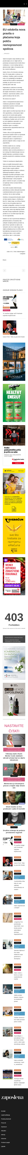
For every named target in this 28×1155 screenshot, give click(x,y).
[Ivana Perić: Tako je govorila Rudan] (9, 327)
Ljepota (3, 1146)
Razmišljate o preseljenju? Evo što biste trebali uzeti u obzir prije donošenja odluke (19, 1040)
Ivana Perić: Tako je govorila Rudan (14, 337)
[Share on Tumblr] (15, 260)
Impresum (4, 1127)
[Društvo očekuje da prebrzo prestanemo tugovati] (14, 818)
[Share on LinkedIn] (13, 260)
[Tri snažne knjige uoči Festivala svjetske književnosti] (9, 301)
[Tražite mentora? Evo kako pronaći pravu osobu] (8, 1011)
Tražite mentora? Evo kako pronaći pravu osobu (19, 1019)
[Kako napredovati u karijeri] (8, 899)
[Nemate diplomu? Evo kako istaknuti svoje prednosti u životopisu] (8, 944)
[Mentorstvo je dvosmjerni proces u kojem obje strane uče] (14, 769)
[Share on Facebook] (7, 260)
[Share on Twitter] (9, 260)
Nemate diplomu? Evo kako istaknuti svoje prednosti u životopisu (19, 954)
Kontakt (3, 1111)
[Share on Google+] (11, 260)
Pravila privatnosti (6, 1119)
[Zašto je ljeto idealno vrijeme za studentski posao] (8, 989)
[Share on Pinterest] (17, 260)
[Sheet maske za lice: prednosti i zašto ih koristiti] (14, 797)
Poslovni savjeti (5, 1142)
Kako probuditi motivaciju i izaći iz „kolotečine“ (19, 1062)
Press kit (3, 1123)
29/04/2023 (6, 53)
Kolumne (3, 1138)
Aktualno (3, 1130)
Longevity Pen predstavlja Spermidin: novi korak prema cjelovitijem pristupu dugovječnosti (19, 928)
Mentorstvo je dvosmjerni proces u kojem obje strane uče (14, 786)
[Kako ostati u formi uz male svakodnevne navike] (8, 968)
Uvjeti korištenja (5, 1115)
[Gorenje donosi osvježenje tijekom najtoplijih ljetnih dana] (8, 1074)
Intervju (3, 1134)
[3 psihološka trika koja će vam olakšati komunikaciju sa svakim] (8, 875)
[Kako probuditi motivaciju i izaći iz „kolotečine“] (8, 1054)
